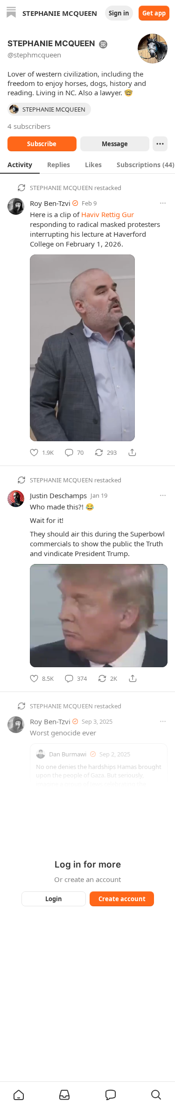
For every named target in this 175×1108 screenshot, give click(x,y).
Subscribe (41, 144)
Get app (154, 13)
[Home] (11, 13)
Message (114, 144)
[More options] (162, 203)
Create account (121, 899)
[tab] (20, 164)
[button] (18, 1094)
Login (53, 899)
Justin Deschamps (58, 495)
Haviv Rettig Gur (107, 214)
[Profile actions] (160, 143)
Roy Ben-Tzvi (50, 203)
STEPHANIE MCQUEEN (61, 187)
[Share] (132, 452)
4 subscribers (28, 126)
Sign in (119, 13)
